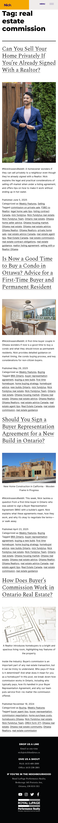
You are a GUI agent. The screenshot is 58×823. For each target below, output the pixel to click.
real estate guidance (27, 410)
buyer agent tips (19, 711)
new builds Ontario (20, 387)
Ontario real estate (35, 218)
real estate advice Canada (21, 234)
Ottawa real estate (12, 226)
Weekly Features (27, 203)
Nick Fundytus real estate (40, 215)
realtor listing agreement (26, 245)
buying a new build (25, 379)
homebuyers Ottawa (13, 719)
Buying (41, 372)
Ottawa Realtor (10, 230)
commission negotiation (15, 715)
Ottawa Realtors (27, 230)
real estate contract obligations (19, 241)
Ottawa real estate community (26, 726)
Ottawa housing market (35, 222)
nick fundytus (19, 215)
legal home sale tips (21, 211)
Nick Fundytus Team (13, 218)
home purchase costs (40, 715)
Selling (41, 203)
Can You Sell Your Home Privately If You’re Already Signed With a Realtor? (29, 59)
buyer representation (41, 711)
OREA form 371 (33, 722)
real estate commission (41, 237)
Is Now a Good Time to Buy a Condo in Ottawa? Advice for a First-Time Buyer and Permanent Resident (28, 273)
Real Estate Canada (17, 237)
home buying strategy (26, 383)
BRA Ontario (17, 375)
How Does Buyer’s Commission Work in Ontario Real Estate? (28, 587)
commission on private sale (25, 207)
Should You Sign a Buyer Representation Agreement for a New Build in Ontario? (28, 430)
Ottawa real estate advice (37, 226)
